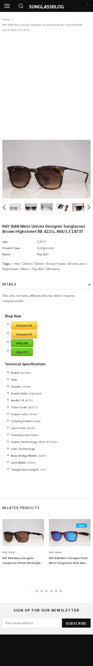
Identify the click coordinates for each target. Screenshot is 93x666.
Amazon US (24, 334)
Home (6, 19)
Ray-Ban (38, 269)
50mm (39, 263)
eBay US (22, 352)
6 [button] (56, 591)
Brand (6, 254)
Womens (53, 269)
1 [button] (32, 591)
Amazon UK (24, 325)
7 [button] (61, 591)
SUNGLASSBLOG (46, 6)
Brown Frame (56, 263)
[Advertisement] (46, 81)
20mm (27, 263)
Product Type (11, 248)
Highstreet (10, 269)
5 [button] (51, 591)
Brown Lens (77, 263)
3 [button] (42, 591)
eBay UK (22, 343)
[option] (46, 169)
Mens (25, 269)
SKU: (5, 242)
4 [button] (46, 591)
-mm (16, 263)
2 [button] (37, 591)
